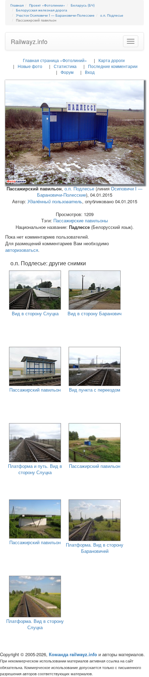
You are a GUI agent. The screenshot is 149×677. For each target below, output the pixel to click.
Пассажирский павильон (35, 389)
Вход (90, 72)
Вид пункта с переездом (94, 389)
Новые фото (30, 66)
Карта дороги (111, 60)
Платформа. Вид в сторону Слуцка (35, 624)
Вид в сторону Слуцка (35, 313)
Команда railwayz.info (73, 654)
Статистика (65, 66)
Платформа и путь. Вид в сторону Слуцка (35, 469)
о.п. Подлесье (79, 188)
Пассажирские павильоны (80, 220)
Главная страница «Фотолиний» (55, 60)
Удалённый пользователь (54, 201)
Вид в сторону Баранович (95, 313)
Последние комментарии (113, 66)
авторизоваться (21, 250)
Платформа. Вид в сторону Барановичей (94, 548)
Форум (67, 72)
